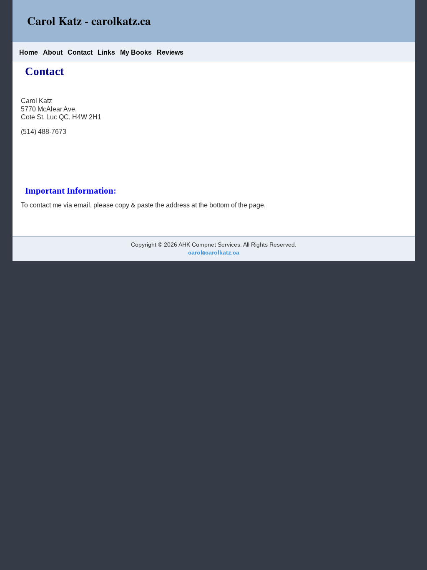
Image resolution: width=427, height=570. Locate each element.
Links (106, 52)
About (53, 52)
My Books (136, 52)
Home (28, 52)
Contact (80, 52)
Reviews (170, 52)
